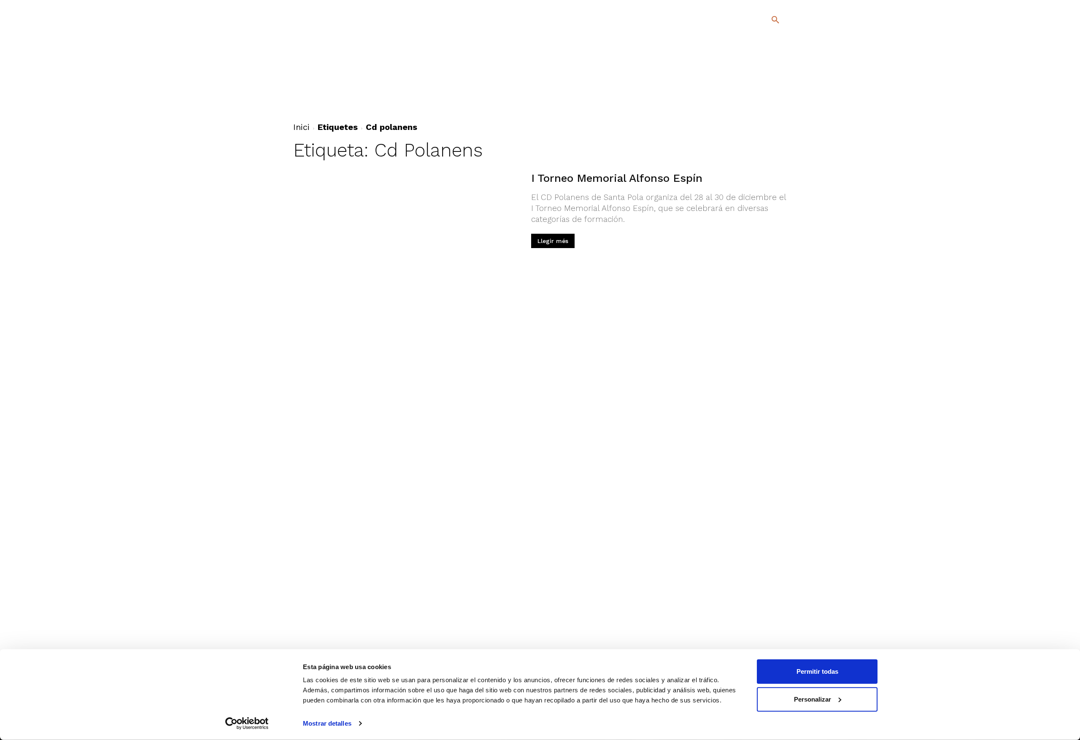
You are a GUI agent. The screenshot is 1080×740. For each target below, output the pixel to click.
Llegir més (552, 241)
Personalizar (812, 698)
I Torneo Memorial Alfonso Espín (616, 178)
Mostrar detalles (327, 723)
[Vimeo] (754, 105)
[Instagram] (779, 92)
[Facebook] (741, 92)
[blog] (765, 64)
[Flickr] (741, 105)
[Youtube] (768, 105)
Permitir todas (817, 671)
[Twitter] (753, 91)
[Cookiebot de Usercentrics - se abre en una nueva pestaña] (247, 723)
